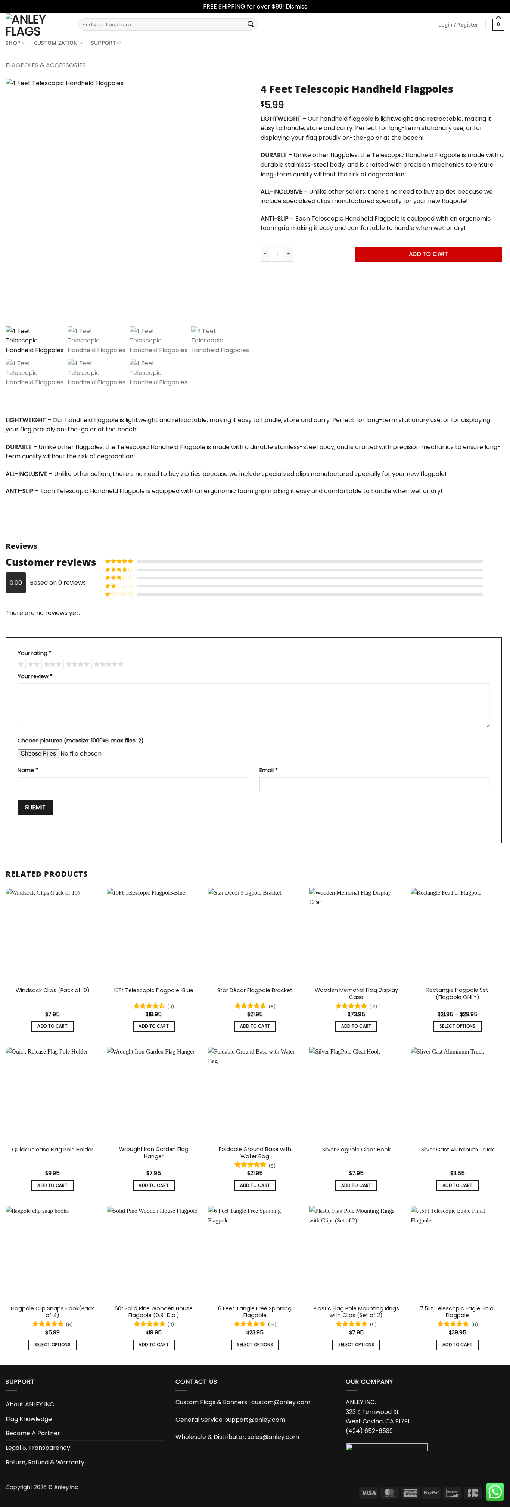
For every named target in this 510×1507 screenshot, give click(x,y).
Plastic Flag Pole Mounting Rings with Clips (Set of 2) (356, 1312)
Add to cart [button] (52, 1026)
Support (103, 42)
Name (28, 770)
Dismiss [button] (296, 6)
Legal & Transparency (38, 1447)
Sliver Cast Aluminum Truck (457, 1149)
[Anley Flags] (36, 24)
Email (268, 770)
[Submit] (250, 24)
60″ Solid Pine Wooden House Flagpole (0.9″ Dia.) (154, 1312)
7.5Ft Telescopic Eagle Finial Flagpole (457, 1312)
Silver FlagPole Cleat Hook (356, 1149)
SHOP (13, 42)
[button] (458, 24)
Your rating (35, 653)
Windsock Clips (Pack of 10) (53, 990)
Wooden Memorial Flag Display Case (356, 993)
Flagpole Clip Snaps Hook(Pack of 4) (52, 1312)
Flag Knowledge (29, 1418)
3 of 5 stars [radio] (51, 664)
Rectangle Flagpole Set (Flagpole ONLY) (457, 993)
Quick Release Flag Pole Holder (52, 1149)
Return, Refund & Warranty (45, 1462)
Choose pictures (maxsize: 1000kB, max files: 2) (81, 740)
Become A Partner (33, 1433)
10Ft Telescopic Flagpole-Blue (153, 990)
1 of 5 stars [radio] (20, 664)
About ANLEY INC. (30, 1404)
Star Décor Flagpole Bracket (254, 990)
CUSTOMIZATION (56, 42)
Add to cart (428, 254)
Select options (457, 1026)
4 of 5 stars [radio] (76, 664)
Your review (35, 676)
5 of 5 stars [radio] (107, 664)
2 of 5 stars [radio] (32, 664)
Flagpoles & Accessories (46, 65)
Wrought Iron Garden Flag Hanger (154, 1153)
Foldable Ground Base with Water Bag (255, 1153)
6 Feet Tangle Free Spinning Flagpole (255, 1312)
